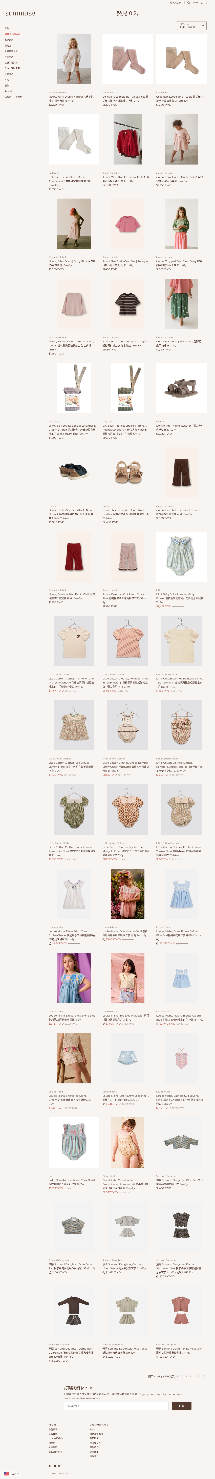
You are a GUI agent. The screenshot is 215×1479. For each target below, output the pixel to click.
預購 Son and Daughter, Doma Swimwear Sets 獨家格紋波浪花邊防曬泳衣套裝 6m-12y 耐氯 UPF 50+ (178, 1268)
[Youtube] (55, 1466)
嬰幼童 (8, 45)
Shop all (8, 91)
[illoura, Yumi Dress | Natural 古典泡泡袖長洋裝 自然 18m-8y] (74, 59)
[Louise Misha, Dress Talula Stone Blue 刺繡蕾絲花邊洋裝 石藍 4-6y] (74, 978)
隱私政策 (94, 1438)
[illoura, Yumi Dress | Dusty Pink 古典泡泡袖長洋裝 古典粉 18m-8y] (181, 139)
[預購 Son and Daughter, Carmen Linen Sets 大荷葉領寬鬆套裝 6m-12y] (127, 1227)
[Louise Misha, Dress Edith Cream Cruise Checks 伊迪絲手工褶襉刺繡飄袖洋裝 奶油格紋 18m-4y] (74, 894)
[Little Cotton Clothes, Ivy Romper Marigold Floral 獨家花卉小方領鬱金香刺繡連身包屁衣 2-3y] (127, 809)
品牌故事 (53, 1429)
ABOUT (52, 1424)
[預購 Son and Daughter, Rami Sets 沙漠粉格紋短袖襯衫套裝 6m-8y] (181, 1311)
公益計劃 (53, 1447)
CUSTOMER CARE (99, 1424)
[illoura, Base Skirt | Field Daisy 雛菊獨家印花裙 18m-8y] (181, 304)
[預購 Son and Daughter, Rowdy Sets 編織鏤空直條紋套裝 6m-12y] (127, 1311)
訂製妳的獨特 (55, 1451)
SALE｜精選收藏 (12, 34)
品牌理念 (53, 1434)
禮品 (7, 85)
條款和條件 (95, 1443)
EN (194, 2)
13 (198, 1376)
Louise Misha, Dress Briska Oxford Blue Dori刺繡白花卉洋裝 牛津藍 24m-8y (178, 935)
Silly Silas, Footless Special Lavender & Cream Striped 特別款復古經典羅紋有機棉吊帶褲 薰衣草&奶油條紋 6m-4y (72, 429)
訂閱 (181, 1405)
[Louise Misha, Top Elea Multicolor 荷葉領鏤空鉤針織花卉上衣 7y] (127, 978)
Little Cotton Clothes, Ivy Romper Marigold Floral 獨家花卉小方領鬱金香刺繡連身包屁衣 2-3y (125, 851)
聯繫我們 (94, 1447)
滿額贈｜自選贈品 (13, 96)
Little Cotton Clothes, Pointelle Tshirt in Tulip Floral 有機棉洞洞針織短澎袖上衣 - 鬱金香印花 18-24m (125, 682)
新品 (7, 28)
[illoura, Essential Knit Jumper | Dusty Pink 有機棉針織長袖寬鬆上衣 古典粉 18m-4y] (74, 304)
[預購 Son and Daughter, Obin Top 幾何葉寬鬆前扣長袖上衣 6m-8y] (181, 1142)
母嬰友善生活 (11, 51)
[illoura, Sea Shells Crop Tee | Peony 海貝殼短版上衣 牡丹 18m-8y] (127, 224)
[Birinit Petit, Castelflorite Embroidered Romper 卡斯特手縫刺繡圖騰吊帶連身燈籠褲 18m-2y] (127, 1142)
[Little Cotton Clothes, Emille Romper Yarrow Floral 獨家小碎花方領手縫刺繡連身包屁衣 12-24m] (181, 809)
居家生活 (9, 57)
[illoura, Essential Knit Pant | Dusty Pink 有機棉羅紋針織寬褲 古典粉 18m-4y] (127, 557)
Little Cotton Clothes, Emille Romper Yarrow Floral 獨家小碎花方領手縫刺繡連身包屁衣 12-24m (179, 851)
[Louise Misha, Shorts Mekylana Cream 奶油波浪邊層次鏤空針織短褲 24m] (74, 1058)
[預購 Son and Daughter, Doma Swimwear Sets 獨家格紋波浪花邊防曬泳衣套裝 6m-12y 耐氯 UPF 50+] (181, 1227)
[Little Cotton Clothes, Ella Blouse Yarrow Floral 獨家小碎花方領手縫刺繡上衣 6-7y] (74, 725)
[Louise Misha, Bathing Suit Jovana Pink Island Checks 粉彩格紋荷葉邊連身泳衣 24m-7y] (181, 1058)
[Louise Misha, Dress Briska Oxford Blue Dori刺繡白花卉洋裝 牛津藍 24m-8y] (181, 894)
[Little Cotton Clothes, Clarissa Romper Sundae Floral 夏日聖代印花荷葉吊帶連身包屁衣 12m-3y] (181, 725)
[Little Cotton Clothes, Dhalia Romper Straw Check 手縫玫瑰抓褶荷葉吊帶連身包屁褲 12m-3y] (127, 725)
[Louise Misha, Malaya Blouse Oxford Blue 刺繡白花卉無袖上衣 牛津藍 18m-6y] (181, 978)
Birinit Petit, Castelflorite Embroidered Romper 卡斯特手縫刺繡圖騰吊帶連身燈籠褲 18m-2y (125, 1184)
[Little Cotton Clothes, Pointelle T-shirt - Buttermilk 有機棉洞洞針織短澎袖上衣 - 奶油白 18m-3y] (181, 641)
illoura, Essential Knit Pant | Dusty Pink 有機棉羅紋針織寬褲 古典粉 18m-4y (124, 598)
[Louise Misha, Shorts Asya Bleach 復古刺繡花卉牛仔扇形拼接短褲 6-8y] (127, 1058)
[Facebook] (50, 1466)
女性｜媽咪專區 (12, 68)
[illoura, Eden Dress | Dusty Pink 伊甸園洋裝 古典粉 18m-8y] (74, 224)
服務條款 (94, 1456)
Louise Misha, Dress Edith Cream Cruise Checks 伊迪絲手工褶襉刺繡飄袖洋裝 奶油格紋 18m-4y (72, 935)
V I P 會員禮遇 (56, 1438)
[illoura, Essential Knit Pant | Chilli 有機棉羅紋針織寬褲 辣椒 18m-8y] (74, 557)
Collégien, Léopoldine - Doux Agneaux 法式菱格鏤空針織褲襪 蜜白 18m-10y (70, 181)
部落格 (52, 1443)
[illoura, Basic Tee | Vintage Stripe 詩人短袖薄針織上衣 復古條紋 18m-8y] (127, 304)
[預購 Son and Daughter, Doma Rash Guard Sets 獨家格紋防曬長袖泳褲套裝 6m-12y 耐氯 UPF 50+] (74, 1311)
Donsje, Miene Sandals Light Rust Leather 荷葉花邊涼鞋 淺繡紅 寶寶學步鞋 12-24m (125, 514)
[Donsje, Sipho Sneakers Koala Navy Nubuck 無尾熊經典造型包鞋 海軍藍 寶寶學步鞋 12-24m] (74, 472)
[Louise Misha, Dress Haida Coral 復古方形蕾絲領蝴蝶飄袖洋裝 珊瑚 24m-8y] (127, 894)
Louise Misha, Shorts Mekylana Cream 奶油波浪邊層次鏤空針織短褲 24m (70, 1099)
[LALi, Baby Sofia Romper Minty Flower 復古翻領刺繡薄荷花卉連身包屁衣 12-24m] (181, 557)
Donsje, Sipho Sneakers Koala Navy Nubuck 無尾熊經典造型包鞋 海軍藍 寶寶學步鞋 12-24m (71, 514)
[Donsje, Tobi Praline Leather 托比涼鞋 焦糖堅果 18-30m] (181, 388)
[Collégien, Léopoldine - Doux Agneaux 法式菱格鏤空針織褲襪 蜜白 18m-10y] (74, 139)
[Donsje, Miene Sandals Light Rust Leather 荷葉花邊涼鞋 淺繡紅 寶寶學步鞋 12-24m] (127, 472)
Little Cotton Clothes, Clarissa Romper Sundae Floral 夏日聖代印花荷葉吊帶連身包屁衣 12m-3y (179, 766)
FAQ (92, 1429)
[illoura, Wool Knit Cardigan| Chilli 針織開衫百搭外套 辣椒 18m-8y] (127, 139)
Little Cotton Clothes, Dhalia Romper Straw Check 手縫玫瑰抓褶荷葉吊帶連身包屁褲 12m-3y (125, 766)
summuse (62, 1473)
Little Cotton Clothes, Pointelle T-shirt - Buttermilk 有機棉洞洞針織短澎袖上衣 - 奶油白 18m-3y (179, 682)
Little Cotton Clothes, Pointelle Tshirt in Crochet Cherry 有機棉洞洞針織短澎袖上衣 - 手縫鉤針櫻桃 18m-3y (71, 682)
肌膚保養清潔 (11, 62)
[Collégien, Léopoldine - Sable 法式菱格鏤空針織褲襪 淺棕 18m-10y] (181, 59)
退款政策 (94, 1451)
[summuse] (20, 14)
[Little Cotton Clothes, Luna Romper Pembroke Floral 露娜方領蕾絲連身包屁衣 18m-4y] (74, 809)
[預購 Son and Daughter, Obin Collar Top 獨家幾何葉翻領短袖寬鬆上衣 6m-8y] (74, 1227)
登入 (172, 2)
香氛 (7, 79)
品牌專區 (9, 39)
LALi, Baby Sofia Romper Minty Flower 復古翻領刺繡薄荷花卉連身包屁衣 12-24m (179, 598)
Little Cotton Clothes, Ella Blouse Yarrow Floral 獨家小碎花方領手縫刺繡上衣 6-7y (71, 766)
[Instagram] (59, 1466)
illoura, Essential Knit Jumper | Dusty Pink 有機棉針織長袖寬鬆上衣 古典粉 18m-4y (71, 345)
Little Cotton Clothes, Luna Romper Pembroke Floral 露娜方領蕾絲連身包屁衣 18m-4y (72, 851)
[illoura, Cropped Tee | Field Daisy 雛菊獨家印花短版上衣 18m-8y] (181, 224)
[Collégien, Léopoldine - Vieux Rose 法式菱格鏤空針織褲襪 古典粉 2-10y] (127, 59)
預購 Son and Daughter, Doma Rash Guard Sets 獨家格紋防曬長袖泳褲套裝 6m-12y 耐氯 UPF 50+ (71, 1352)
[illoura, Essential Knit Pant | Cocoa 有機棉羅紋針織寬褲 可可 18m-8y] (181, 472)
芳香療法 (9, 74)
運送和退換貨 (96, 1434)
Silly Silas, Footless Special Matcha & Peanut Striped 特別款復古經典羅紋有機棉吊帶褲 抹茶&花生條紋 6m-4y (124, 429)
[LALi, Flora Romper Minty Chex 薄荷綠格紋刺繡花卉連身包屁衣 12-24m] (74, 1142)
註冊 (178, 2)
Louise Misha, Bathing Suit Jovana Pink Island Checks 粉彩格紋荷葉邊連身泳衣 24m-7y (179, 1099)
